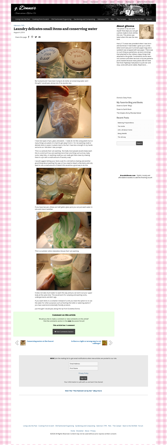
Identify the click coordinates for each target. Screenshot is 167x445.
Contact (104, 2)
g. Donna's (25, 8)
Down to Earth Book (124, 109)
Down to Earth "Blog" (124, 106)
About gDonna (125, 26)
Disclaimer (94, 2)
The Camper (121, 19)
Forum (149, 19)
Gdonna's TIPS (103, 19)
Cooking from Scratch (40, 19)
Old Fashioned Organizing (61, 19)
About (112, 2)
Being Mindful (122, 133)
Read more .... (142, 65)
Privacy (120, 2)
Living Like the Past (22, 19)
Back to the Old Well (136, 19)
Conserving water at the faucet (40, 341)
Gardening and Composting (84, 19)
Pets (112, 19)
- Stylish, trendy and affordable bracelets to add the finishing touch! (135, 176)
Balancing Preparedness (126, 123)
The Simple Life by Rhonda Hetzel (129, 113)
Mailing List (130, 2)
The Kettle (121, 126)
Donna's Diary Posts (124, 98)
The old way (122, 137)
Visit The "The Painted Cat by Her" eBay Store (83, 391)
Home (85, 2)
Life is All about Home (125, 130)
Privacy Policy (83, 373)
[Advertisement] (135, 82)
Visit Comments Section (64, 332)
